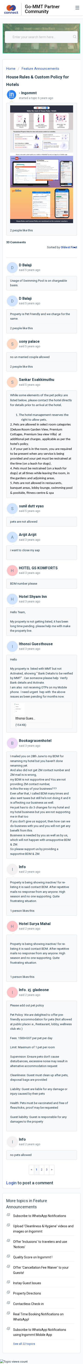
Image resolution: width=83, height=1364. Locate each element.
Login (11, 1182)
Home (10, 69)
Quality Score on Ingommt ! (32, 1257)
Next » (51, 1170)
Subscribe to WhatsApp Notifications (39, 1216)
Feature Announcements (40, 69)
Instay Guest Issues (27, 1283)
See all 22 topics (24, 1343)
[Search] (74, 37)
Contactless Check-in (28, 1304)
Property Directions (27, 1293)
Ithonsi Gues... (25, 718)
